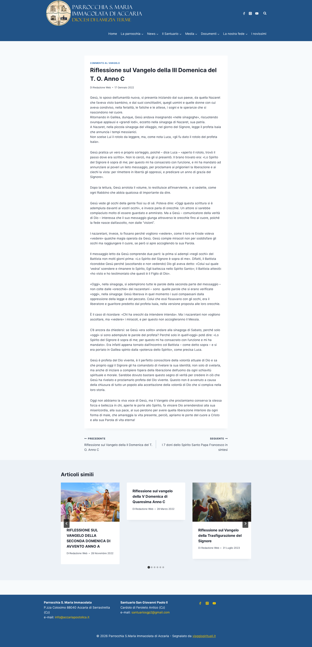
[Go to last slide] (67, 523)
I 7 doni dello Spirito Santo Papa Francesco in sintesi (195, 444)
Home (112, 34)
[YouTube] (257, 13)
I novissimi (258, 34)
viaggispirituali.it (204, 636)
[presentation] (90, 502)
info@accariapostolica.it (72, 617)
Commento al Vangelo (105, 63)
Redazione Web (102, 87)
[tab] (149, 567)
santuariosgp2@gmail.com (150, 612)
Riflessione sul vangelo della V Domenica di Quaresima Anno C (153, 496)
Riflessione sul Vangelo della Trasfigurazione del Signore (220, 535)
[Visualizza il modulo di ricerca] (265, 13)
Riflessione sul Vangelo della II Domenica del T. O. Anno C (118, 444)
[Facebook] (244, 13)
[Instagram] (250, 13)
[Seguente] (245, 523)
